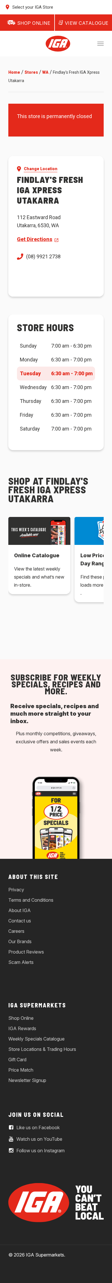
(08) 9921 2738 (43, 256)
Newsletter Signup (27, 1080)
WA (45, 72)
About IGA (19, 910)
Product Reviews (26, 952)
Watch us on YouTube (38, 1139)
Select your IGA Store (32, 7)
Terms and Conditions (30, 900)
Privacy (16, 889)
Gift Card (17, 1059)
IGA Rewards (22, 1028)
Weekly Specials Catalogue (36, 1039)
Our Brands (20, 941)
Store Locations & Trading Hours (42, 1049)
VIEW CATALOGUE (87, 23)
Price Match (20, 1070)
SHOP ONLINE (34, 23)
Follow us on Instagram (40, 1150)
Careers (16, 931)
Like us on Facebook (37, 1127)
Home (14, 72)
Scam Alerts (21, 962)
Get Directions (34, 239)
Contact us (19, 921)
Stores (31, 72)
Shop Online (21, 1018)
